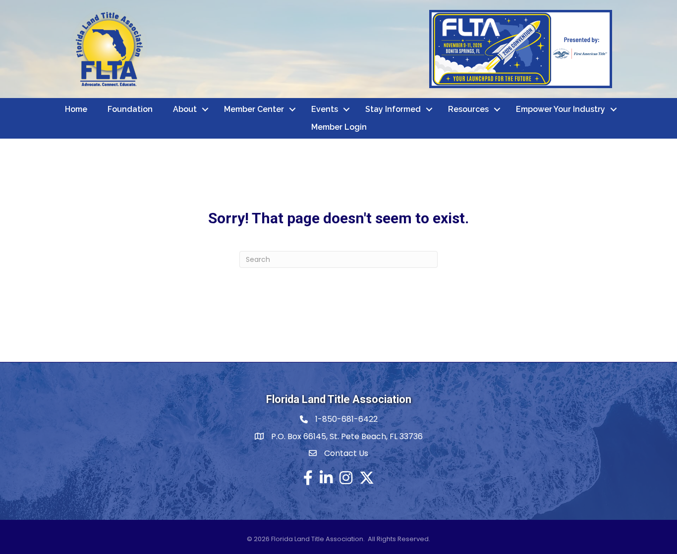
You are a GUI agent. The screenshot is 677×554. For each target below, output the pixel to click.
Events (324, 109)
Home (76, 109)
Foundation (130, 109)
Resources (468, 109)
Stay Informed (393, 109)
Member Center (254, 109)
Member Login (339, 127)
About (185, 109)
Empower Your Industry (560, 109)
